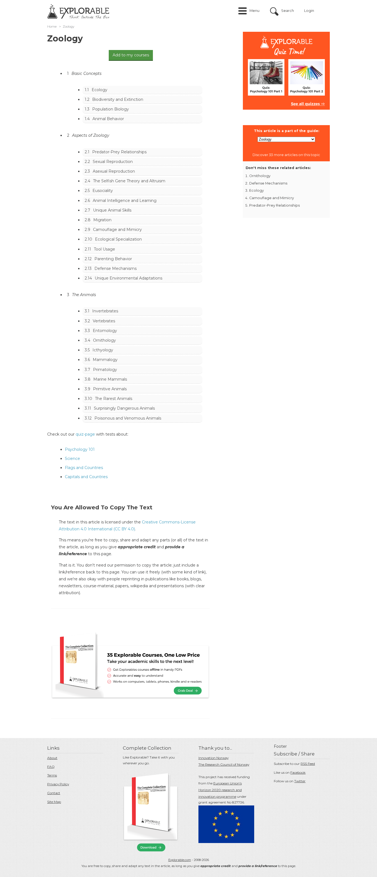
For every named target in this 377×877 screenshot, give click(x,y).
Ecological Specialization (118, 239)
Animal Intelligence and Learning (124, 200)
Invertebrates (105, 311)
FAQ (51, 767)
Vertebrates (104, 320)
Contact (53, 793)
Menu (254, 11)
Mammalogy (105, 359)
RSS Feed (308, 764)
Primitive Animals (110, 388)
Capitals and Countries (86, 476)
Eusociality (102, 190)
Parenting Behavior (113, 258)
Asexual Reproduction (114, 171)
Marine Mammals (110, 379)
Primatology (105, 369)
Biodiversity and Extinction (117, 99)
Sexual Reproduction (113, 161)
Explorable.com (179, 860)
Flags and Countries (84, 467)
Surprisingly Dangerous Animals (124, 408)
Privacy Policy (58, 784)
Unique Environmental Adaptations (128, 278)
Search (287, 11)
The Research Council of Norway (223, 764)
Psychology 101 (80, 449)
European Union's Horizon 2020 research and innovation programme (220, 790)
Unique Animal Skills (112, 210)
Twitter (300, 781)
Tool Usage (104, 249)
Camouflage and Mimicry (117, 229)
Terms (52, 775)
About (52, 758)
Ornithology (104, 340)
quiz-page (85, 434)
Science (72, 458)
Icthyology (102, 349)
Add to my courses (131, 54)
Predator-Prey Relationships (119, 151)
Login (309, 11)
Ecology (99, 89)
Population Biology (110, 109)
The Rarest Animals (113, 398)
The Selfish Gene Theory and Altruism (129, 180)
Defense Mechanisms (115, 268)
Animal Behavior (108, 118)
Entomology (105, 330)
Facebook (298, 772)
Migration (102, 219)
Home (52, 26)
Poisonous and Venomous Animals (127, 418)
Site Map (54, 802)
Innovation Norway (213, 758)
